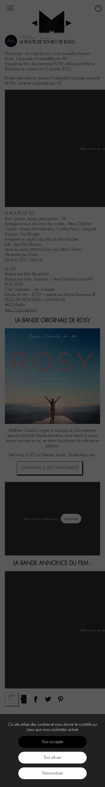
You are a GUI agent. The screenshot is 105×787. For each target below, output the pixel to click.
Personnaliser (52, 773)
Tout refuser (52, 757)
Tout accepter (52, 741)
